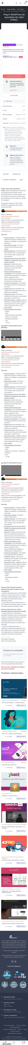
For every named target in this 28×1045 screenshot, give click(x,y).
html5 (19, 127)
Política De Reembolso (15, 779)
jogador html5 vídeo (16, 129)
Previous (2, 664)
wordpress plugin (9, 137)
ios (9, 129)
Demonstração (14, 95)
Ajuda (21, 179)
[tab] (5, 174)
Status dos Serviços (15, 783)
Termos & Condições (21, 777)
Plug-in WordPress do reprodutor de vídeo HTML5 (14, 134)
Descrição (6, 174)
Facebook (15, 713)
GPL (24, 110)
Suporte (19, 781)
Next (25, 664)
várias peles (12, 135)
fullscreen (14, 127)
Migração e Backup (6, 670)
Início (4, 9)
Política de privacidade (9, 777)
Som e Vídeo (20, 9)
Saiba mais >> (14, 90)
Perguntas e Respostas (9, 179)
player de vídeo (15, 132)
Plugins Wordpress (11, 9)
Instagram (12, 713)
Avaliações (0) (16, 174)
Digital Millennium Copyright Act (15, 785)
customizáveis (8, 127)
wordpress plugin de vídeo (14, 140)
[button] (22, 27)
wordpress (18, 135)
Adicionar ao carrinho (15, 76)
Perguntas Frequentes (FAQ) (9, 781)
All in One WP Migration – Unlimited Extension (13, 672)
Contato (25, 781)
